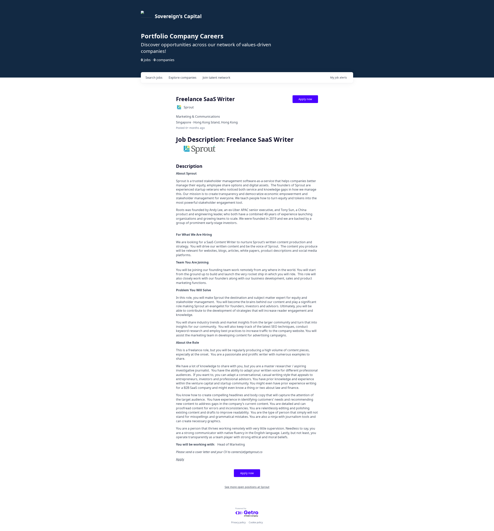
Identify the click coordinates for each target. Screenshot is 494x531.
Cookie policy (256, 522)
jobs (153, 77)
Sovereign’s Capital (178, 16)
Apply (180, 459)
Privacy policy (238, 522)
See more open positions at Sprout (247, 487)
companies (182, 77)
